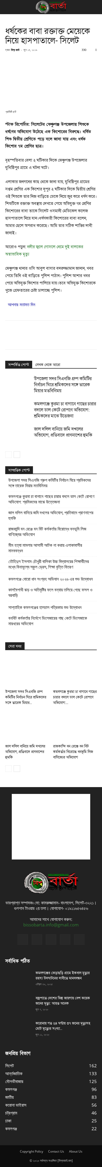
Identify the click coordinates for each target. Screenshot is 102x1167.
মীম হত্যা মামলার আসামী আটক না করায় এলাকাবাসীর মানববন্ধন (45, 548)
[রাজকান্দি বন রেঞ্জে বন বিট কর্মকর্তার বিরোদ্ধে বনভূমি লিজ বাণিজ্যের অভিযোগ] (75, 726)
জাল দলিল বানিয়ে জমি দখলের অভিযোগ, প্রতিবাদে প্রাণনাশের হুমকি (63, 432)
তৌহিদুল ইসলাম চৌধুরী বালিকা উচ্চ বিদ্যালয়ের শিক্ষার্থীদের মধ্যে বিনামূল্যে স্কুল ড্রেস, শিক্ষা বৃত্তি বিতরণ (48, 564)
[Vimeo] (51, 939)
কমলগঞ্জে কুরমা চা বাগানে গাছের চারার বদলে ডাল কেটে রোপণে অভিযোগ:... (75, 697)
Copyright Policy (31, 1151)
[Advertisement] (51, 827)
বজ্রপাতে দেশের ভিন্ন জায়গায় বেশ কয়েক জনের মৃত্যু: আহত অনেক (63, 1001)
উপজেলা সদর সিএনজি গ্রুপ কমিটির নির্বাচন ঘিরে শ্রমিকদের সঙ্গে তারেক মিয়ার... (25, 697)
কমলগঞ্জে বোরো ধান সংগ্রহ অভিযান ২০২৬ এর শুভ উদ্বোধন (50, 579)
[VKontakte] (65, 939)
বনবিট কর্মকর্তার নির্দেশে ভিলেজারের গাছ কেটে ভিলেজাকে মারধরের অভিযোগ (47, 621)
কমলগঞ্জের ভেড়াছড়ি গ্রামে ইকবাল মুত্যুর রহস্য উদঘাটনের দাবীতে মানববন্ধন (63, 975)
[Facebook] (23, 939)
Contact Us (56, 1151)
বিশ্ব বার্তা (15, 50)
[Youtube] (79, 939)
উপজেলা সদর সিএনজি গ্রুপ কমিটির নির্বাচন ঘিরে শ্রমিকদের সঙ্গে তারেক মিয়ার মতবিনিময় (63, 385)
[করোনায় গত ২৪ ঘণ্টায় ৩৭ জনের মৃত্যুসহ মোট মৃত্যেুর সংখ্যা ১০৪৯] (18, 1030)
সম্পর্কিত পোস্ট (18, 364)
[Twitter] (37, 939)
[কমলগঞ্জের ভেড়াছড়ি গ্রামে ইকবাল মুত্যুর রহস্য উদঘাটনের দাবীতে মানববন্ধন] (18, 979)
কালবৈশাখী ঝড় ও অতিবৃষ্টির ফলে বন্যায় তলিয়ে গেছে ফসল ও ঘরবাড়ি (50, 592)
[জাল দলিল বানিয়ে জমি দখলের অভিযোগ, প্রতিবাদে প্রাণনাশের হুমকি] (18, 435)
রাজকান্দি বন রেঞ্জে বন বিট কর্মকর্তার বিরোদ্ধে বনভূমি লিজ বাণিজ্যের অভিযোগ (47, 531)
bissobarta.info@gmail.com (51, 925)
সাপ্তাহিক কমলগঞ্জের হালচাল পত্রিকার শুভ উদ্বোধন (45, 607)
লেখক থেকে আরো (47, 364)
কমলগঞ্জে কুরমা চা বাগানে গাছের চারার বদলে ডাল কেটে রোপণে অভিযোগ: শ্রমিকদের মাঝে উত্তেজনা (65, 410)
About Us (75, 1151)
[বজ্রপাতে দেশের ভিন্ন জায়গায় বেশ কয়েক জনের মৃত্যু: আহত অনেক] (18, 1005)
